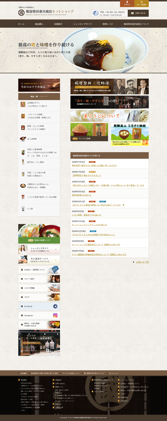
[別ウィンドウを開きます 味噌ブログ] (39, 299)
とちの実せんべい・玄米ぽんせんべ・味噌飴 (32, 404)
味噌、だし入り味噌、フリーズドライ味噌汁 (32, 391)
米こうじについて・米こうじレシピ (64, 401)
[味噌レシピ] (108, 24)
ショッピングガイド (128, 380)
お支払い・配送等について (130, 383)
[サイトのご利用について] (69, 372)
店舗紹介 (58, 380)
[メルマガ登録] (39, 290)
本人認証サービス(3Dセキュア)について (135, 387)
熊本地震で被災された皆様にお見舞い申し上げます (94, 165)
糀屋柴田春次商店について (103, 380)
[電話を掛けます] (109, 15)
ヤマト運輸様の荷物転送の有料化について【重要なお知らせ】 (99, 254)
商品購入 (24, 380)
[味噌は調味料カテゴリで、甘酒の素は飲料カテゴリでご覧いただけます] (130, 144)
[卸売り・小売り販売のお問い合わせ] (39, 327)
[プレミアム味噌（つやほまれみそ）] (89, 139)
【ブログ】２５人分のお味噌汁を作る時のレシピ (93, 235)
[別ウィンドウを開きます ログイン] (127, 5)
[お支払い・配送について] (39, 272)
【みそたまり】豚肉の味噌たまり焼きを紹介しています (96, 205)
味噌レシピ (59, 387)
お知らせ (58, 404)
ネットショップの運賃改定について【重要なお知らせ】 (96, 244)
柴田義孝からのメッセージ (101, 385)
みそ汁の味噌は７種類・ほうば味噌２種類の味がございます (71, 395)
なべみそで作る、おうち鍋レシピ (64, 398)
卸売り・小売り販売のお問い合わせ (133, 390)
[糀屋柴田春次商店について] (136, 24)
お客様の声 (59, 407)
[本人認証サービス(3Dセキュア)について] (39, 263)
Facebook (124, 397)
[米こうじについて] (109, 120)
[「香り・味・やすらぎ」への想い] (109, 107)
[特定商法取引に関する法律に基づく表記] (43, 372)
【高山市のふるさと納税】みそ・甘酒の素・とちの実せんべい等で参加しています (108, 185)
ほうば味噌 (24, 394)
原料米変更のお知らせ (81, 195)
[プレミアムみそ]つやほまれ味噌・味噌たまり (33, 388)
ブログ (123, 394)
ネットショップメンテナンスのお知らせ (89, 225)
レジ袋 (22, 410)
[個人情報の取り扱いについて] (93, 372)
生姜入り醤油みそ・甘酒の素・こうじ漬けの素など (34, 402)
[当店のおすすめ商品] (39, 91)
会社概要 (96, 388)
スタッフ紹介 (99, 392)
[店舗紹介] (58, 24)
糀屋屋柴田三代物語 (99, 383)
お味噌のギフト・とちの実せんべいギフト (32, 385)
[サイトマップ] (112, 372)
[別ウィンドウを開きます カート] (141, 5)
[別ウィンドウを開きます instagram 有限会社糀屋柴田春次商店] (39, 317)
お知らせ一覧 (142, 262)
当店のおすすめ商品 (26, 383)
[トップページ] (46, 15)
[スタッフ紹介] (39, 281)
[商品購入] (39, 24)
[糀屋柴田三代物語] (109, 92)
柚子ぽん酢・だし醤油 (27, 399)
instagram (124, 401)
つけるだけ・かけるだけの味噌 (29, 396)
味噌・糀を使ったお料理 (61, 390)
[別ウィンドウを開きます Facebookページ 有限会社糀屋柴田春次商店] (39, 308)
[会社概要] (22, 372)
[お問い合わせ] (138, 15)
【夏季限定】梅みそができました (86, 175)
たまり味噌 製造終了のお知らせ (86, 215)
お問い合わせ (60, 383)
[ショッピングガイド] (82, 24)
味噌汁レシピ (58, 392)
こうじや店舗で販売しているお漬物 (30, 407)
